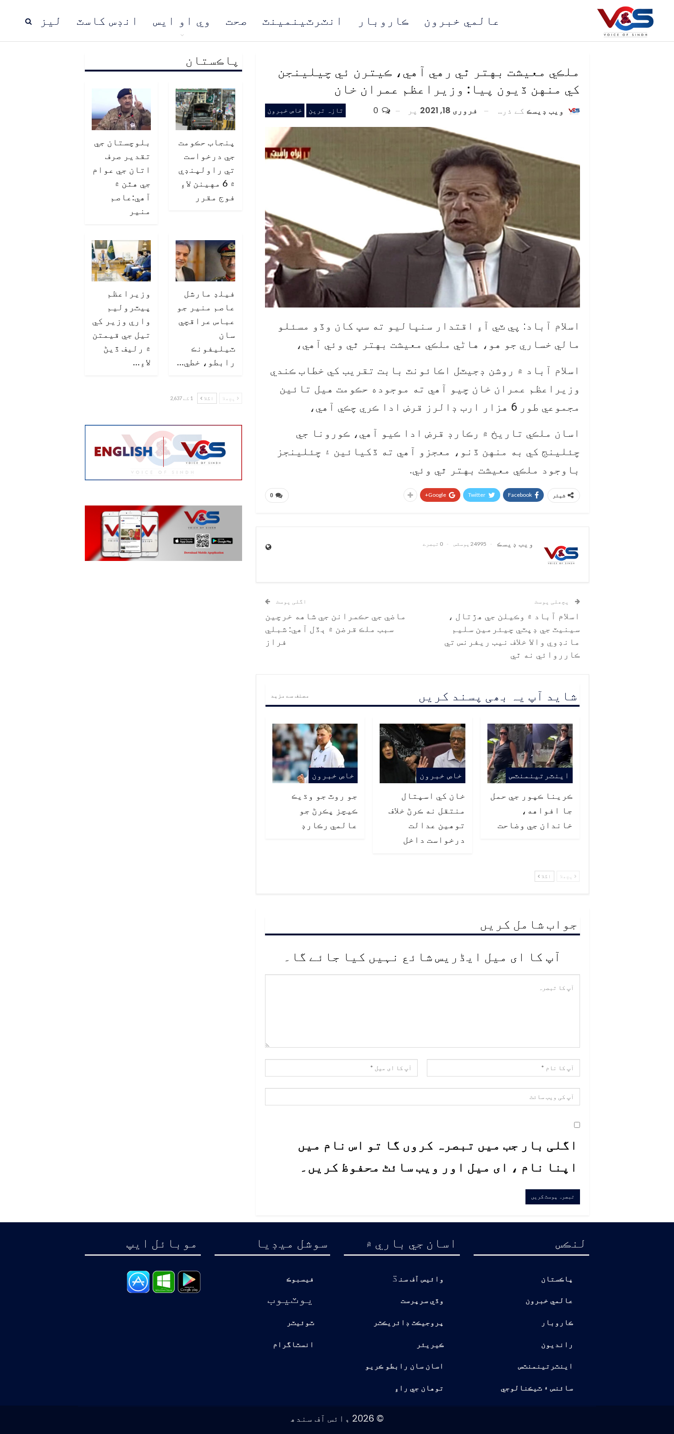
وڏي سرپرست (422, 1301)
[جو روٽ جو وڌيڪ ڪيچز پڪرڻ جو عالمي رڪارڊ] (315, 753)
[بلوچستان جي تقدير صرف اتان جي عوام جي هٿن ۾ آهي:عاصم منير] (121, 109)
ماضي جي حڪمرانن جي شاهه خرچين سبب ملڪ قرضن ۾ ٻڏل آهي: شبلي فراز (335, 628)
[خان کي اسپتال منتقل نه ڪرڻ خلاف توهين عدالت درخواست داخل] (422, 753)
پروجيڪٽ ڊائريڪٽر (408, 1323)
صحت (237, 20)
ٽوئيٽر (300, 1323)
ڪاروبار (383, 20)
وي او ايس (182, 20)
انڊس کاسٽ (107, 20)
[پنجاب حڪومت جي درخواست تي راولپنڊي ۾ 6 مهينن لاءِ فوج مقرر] (205, 109)
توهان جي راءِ (419, 1388)
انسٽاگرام (293, 1345)
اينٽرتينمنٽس (539, 775)
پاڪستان (557, 1279)
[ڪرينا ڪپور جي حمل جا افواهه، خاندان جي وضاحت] (530, 753)
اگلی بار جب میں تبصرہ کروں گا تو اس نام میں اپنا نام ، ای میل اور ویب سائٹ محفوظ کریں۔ (438, 1155)
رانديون (557, 1345)
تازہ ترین (326, 110)
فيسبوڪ (300, 1279)
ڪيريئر (430, 1345)
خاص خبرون (284, 110)
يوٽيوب (290, 1298)
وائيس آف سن (421, 1279)
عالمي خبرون (462, 20)
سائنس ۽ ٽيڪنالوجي (537, 1388)
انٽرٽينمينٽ (302, 20)
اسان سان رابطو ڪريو (404, 1366)
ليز (51, 20)
